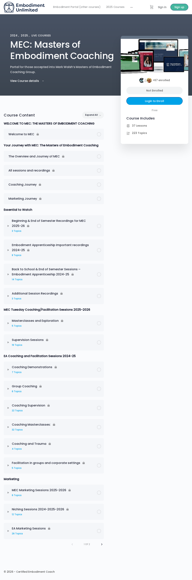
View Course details (25, 81)
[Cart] (151, 7)
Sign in (162, 7)
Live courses (41, 35)
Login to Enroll (154, 101)
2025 (25, 35)
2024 (14, 35)
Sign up (179, 7)
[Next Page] (102, 544)
